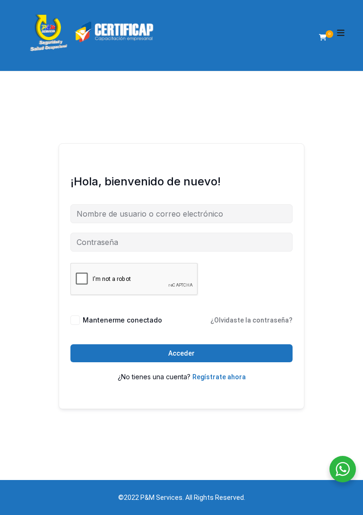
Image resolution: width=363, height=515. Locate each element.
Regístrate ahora (219, 377)
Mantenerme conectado (122, 320)
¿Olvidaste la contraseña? (251, 320)
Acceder (181, 353)
